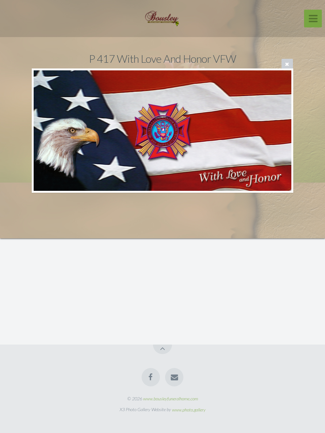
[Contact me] (174, 377)
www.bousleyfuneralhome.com (170, 398)
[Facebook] (151, 377)
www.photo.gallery (189, 409)
